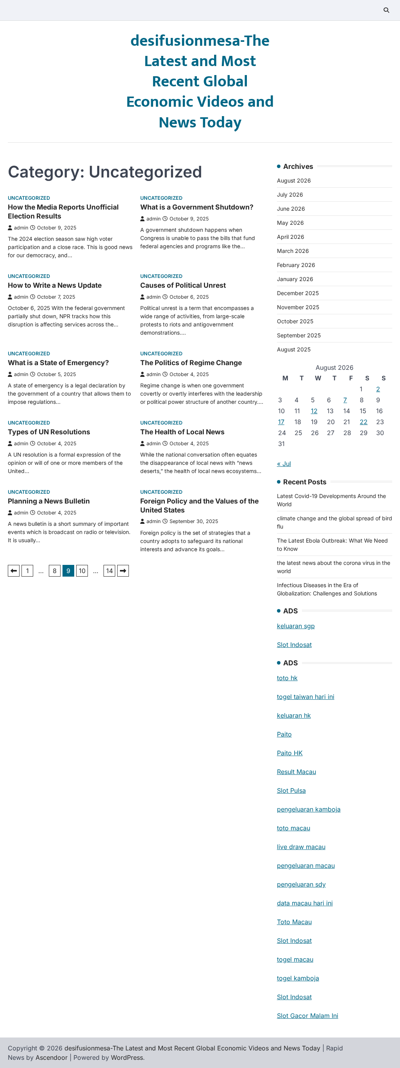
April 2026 (290, 236)
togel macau (295, 959)
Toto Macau (294, 922)
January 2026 (295, 279)
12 (314, 411)
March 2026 (293, 250)
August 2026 (294, 180)
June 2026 (291, 208)
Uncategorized (29, 198)
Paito (284, 734)
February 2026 (296, 265)
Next (123, 571)
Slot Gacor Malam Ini (307, 1016)
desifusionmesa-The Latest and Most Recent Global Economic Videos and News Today (200, 82)
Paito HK (290, 753)
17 (281, 422)
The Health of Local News (182, 432)
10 (82, 571)
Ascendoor (52, 1057)
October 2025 (295, 321)
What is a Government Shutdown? (197, 207)
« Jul (284, 464)
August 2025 (294, 349)
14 (109, 571)
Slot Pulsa (291, 790)
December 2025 (298, 293)
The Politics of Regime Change (191, 362)
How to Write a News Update (55, 285)
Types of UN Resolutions (49, 432)
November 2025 (298, 307)
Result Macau (296, 772)
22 (364, 422)
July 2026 (290, 194)
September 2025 (299, 335)
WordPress (127, 1057)
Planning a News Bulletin (49, 501)
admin (21, 228)
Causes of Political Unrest (183, 285)
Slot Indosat (294, 645)
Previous (14, 571)
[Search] (386, 10)
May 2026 (290, 222)
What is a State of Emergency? (58, 362)
